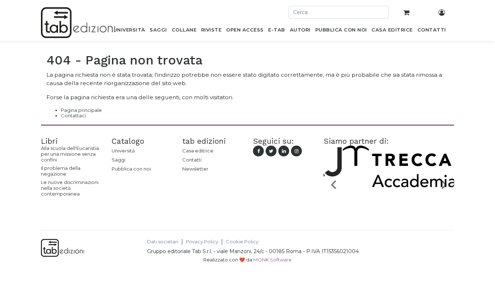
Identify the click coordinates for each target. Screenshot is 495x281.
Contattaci (73, 115)
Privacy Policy (202, 241)
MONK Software (272, 260)
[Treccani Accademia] (391, 201)
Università (123, 151)
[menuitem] (129, 31)
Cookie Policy (242, 241)
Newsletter (195, 169)
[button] (333, 184)
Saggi (118, 160)
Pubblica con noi (131, 169)
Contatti (191, 160)
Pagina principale (81, 110)
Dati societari (162, 241)
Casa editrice (197, 151)
